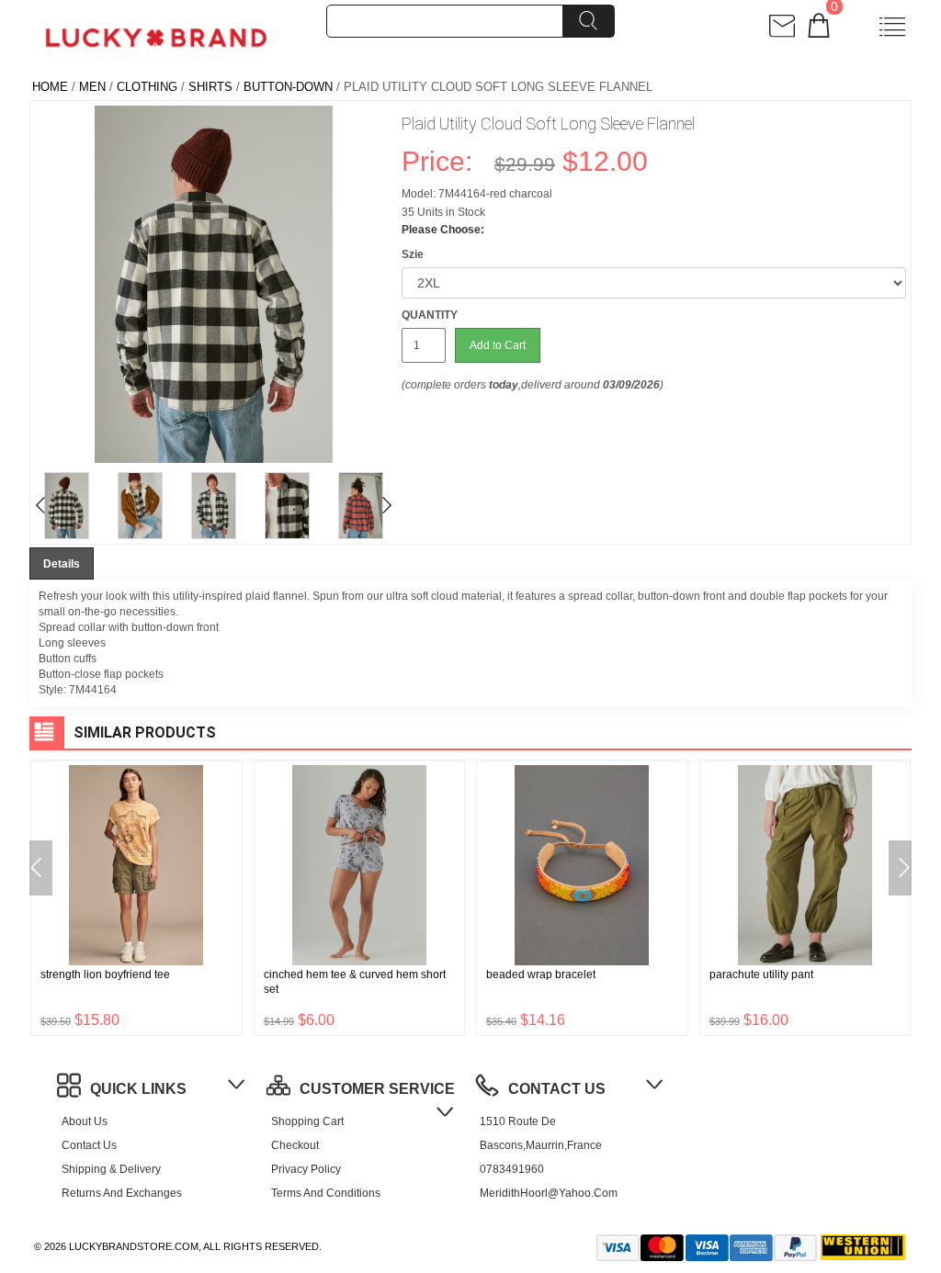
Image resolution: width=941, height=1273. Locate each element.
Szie (413, 254)
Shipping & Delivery (111, 1169)
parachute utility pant (761, 974)
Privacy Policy (306, 1169)
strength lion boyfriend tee (105, 974)
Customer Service (377, 1089)
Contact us (89, 1145)
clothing (147, 87)
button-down (288, 87)
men (92, 87)
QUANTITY (430, 315)
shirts (210, 87)
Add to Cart (498, 345)
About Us (85, 1121)
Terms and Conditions (325, 1193)
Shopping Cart (307, 1121)
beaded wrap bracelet (540, 974)
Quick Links (138, 1089)
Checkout (295, 1145)
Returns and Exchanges (122, 1193)
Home (50, 87)
